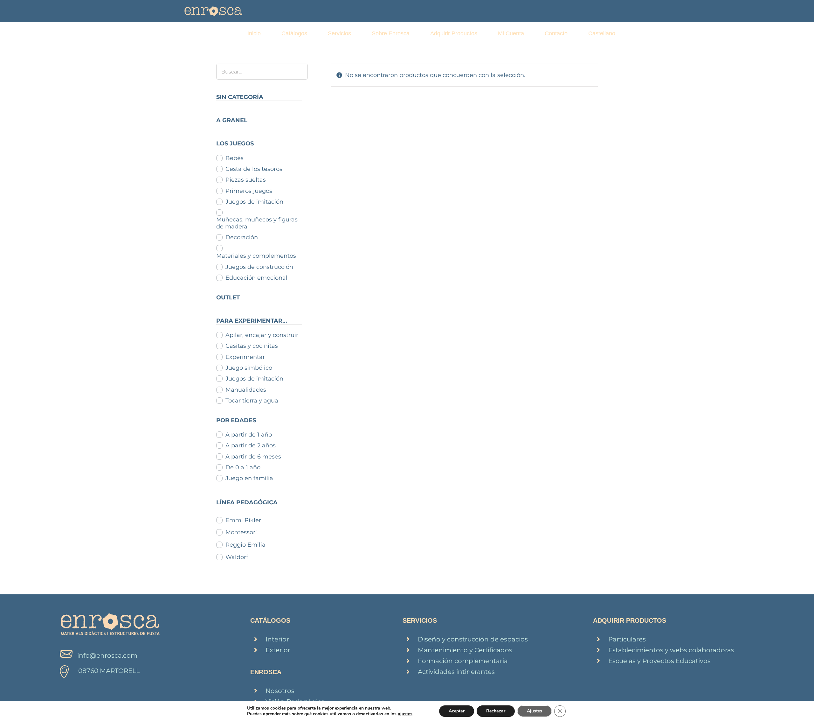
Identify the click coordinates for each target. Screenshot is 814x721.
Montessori (241, 532)
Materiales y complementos (256, 255)
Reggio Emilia (245, 544)
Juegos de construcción (259, 266)
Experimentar (245, 357)
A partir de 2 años (250, 445)
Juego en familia (249, 478)
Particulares (627, 639)
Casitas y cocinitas (251, 345)
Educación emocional (256, 277)
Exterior (278, 650)
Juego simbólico (248, 367)
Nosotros (280, 691)
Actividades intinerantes (456, 672)
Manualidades (245, 389)
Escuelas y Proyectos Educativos (659, 661)
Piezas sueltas (245, 179)
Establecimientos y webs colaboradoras (671, 650)
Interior (277, 639)
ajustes (405, 714)
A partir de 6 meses (253, 456)
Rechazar (495, 711)
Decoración (241, 237)
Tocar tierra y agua (251, 400)
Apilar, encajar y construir (261, 335)
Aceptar (457, 711)
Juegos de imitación (254, 201)
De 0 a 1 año (242, 467)
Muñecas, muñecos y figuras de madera (257, 223)
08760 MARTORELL (109, 671)
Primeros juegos (248, 190)
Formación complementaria (463, 661)
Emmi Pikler (243, 520)
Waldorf (236, 557)
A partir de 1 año (248, 434)
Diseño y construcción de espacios (473, 639)
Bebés (234, 158)
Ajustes (534, 711)
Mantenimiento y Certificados (465, 650)
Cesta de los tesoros (253, 168)
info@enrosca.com (107, 655)
